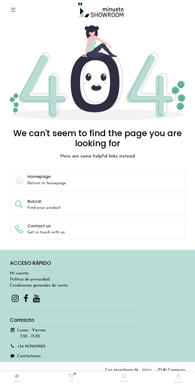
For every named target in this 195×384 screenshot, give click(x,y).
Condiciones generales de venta (39, 286)
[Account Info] (178, 376)
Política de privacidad (30, 279)
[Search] (124, 377)
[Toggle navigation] (13, 9)
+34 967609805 (31, 347)
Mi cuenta (19, 273)
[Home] (16, 377)
